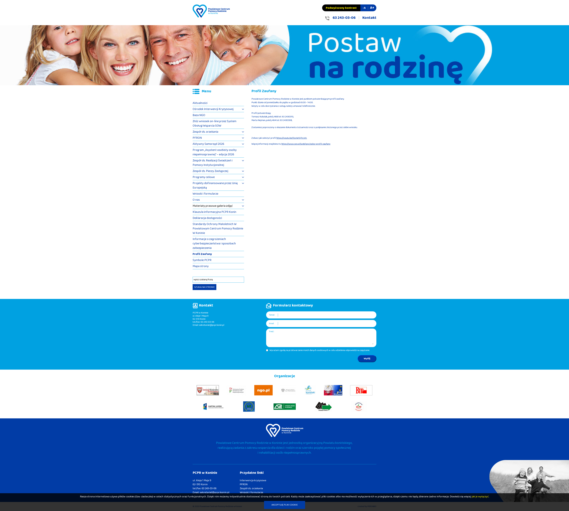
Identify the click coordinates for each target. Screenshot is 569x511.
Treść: (271, 331)
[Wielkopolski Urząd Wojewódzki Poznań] (333, 390)
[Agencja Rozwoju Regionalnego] (285, 406)
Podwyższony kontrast (341, 7)
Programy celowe (204, 177)
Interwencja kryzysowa (253, 480)
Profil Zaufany (202, 254)
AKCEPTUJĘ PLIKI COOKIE (284, 505)
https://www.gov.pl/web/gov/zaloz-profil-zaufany (306, 144)
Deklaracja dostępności (207, 218)
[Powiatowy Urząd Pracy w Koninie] (323, 406)
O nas (196, 200)
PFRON (197, 138)
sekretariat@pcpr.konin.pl (211, 325)
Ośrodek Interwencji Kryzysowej (213, 109)
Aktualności (200, 103)
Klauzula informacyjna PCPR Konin (214, 212)
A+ (372, 8)
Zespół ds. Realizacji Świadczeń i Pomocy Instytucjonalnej (212, 162)
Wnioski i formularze (205, 193)
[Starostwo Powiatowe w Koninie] (310, 390)
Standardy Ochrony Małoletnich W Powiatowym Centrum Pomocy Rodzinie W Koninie (218, 228)
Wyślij (367, 358)
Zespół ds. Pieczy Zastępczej (210, 171)
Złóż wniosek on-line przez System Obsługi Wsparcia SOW (214, 123)
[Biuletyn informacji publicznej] (361, 390)
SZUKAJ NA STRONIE (204, 287)
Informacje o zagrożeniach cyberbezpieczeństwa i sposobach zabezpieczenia (214, 243)
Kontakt (369, 18)
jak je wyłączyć (480, 497)
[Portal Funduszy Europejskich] (213, 406)
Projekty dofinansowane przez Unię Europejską (215, 185)
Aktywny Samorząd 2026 (208, 144)
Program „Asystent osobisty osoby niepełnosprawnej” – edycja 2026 (215, 152)
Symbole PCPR (202, 260)
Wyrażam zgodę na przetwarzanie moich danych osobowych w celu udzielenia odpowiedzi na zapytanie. (320, 350)
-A (364, 7)
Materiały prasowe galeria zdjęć (213, 206)
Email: (271, 323)
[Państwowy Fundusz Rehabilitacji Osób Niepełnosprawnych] (236, 390)
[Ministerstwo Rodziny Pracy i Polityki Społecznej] (288, 390)
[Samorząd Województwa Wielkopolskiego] (208, 390)
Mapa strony (201, 266)
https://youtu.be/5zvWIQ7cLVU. (291, 138)
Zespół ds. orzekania (205, 132)
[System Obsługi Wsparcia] (359, 406)
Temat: (272, 315)
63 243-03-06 (344, 18)
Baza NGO (199, 115)
